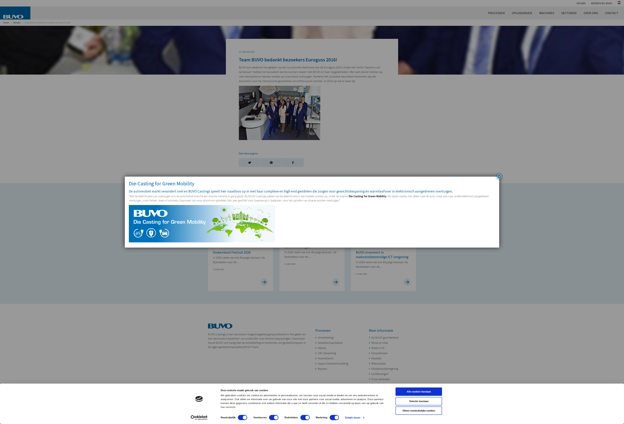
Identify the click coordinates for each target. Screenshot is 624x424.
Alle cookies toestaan (419, 391)
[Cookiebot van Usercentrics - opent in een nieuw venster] (199, 417)
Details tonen (352, 417)
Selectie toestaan (419, 401)
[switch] (273, 417)
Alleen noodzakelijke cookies (418, 410)
